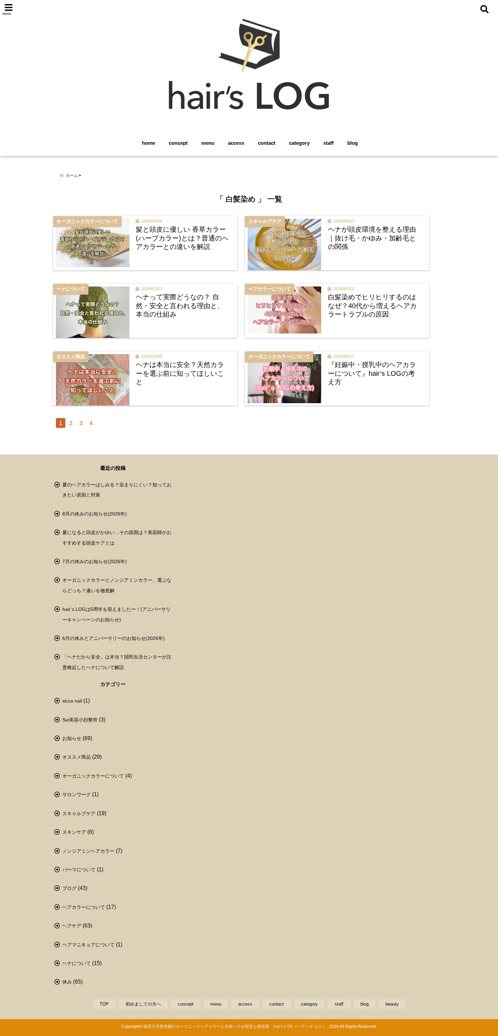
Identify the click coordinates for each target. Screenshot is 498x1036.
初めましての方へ (143, 1004)
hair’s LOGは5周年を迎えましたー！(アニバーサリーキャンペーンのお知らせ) (116, 614)
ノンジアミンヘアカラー (88, 851)
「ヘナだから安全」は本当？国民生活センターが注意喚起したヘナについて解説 (116, 662)
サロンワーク (76, 794)
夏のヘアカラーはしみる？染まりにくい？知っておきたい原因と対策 (116, 490)
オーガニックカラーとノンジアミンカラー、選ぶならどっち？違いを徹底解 (116, 585)
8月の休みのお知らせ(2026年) (94, 513)
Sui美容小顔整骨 (80, 719)
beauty (392, 1004)
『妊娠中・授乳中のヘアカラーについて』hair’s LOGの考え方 (372, 373)
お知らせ (71, 738)
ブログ (69, 888)
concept (178, 143)
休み (67, 982)
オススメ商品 (76, 757)
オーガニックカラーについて (93, 776)
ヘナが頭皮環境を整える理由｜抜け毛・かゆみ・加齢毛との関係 (372, 238)
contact (266, 143)
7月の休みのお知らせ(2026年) (94, 561)
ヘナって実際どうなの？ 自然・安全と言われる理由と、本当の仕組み (180, 305)
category (299, 143)
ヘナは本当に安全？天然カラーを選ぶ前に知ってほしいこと (180, 373)
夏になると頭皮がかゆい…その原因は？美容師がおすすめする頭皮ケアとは (116, 537)
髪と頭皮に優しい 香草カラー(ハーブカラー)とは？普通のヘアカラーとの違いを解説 (182, 238)
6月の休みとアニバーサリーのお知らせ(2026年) (113, 638)
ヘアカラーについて (83, 907)
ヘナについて (76, 963)
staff (328, 143)
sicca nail (72, 701)
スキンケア (74, 832)
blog (352, 143)
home (148, 143)
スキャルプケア (79, 813)
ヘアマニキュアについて (88, 944)
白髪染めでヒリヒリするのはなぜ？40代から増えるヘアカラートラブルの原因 (372, 305)
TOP (104, 1004)
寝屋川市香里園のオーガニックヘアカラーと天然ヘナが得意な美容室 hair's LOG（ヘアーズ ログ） (234, 1026)
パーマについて (79, 869)
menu (207, 143)
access (236, 143)
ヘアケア (71, 925)
